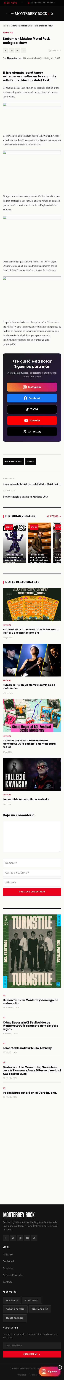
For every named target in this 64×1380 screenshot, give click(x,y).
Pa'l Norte (12, 1300)
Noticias (8, 32)
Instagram (34, 387)
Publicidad (8, 1261)
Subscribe (8, 1268)
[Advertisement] (32, 1166)
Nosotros (8, 1254)
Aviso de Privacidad (13, 1275)
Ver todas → (54, 516)
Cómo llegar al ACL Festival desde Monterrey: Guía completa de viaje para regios (29, 744)
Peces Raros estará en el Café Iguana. (30, 1092)
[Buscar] (51, 13)
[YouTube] (27, 1238)
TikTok (34, 409)
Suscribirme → (31, 1354)
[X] (13, 1238)
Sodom (30, 461)
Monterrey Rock (32, 13)
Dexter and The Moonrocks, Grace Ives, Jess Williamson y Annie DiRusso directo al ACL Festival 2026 (32, 1071)
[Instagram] (20, 1238)
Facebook (35, 398)
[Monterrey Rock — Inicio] (32, 1215)
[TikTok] (34, 1238)
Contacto (8, 1281)
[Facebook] (6, 1238)
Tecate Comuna (14, 1318)
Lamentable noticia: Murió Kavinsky (26, 799)
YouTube (34, 420)
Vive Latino (31, 1300)
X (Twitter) (34, 431)
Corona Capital (15, 1309)
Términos (33, 1375)
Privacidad (21, 1375)
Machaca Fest (40, 1309)
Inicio (5, 25)
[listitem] (14, 543)
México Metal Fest (13, 461)
